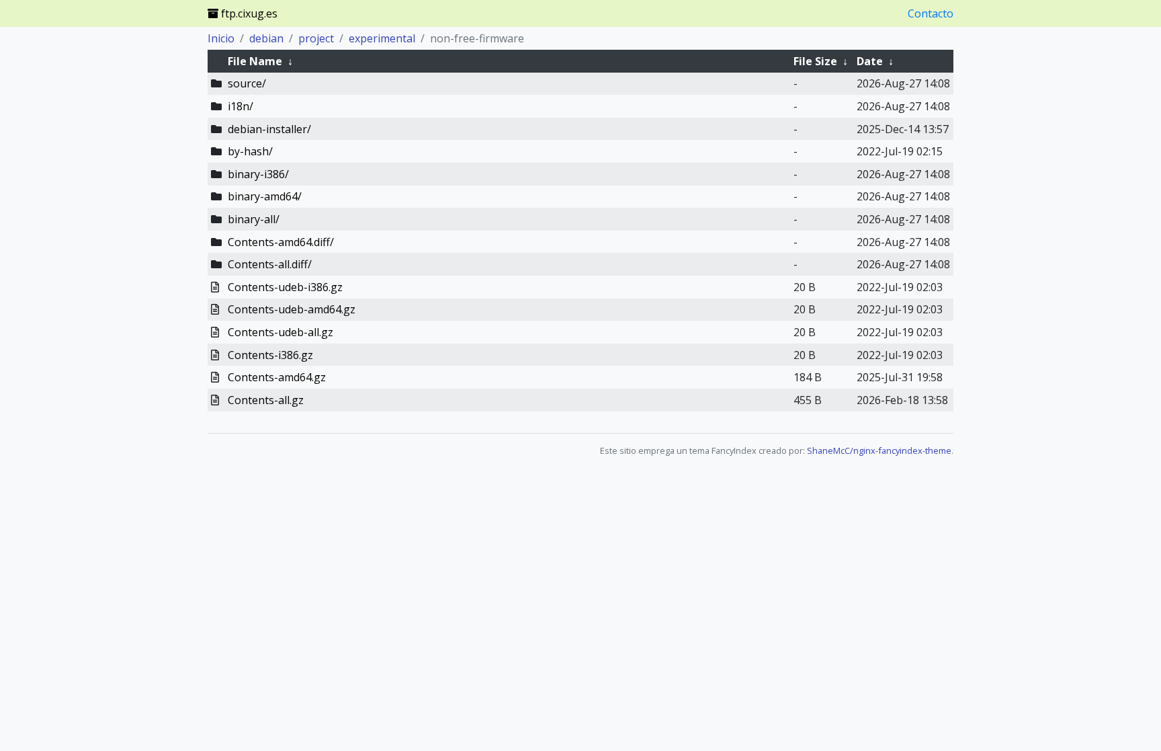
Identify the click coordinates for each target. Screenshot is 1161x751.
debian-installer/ (269, 129)
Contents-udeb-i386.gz (285, 287)
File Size (815, 61)
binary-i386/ (258, 174)
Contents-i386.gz (270, 355)
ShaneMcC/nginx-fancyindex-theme (879, 450)
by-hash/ (250, 151)
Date (870, 61)
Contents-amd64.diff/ (281, 242)
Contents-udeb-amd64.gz (291, 309)
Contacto (930, 13)
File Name (255, 61)
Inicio (221, 38)
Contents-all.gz (266, 400)
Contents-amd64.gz (277, 377)
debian (266, 38)
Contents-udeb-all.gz (280, 332)
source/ (247, 83)
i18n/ (240, 106)
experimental (382, 38)
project (316, 38)
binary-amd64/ (265, 196)
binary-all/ (254, 219)
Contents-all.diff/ (270, 264)
